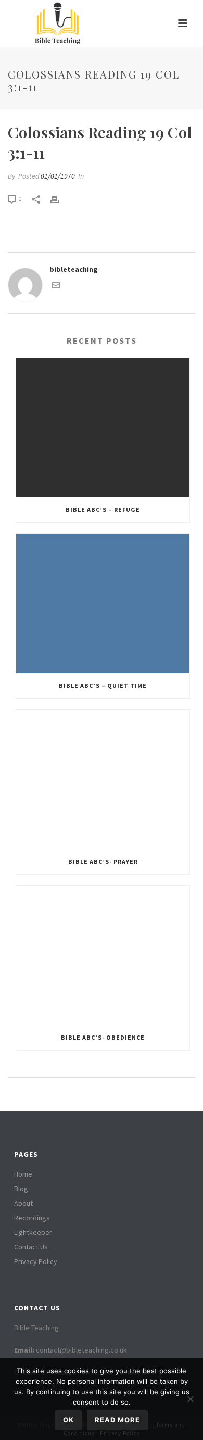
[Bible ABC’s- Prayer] (102, 779)
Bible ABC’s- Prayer (103, 861)
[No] (190, 1399)
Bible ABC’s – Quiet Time (103, 685)
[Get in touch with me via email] (56, 287)
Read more (117, 1420)
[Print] (59, 199)
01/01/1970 (58, 176)
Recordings (32, 1217)
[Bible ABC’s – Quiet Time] (102, 603)
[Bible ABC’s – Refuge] (102, 428)
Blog (21, 1188)
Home (23, 1174)
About (23, 1203)
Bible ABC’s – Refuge (103, 509)
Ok (68, 1420)
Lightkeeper (33, 1232)
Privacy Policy (35, 1261)
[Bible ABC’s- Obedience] (102, 955)
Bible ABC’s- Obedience (103, 1037)
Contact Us (31, 1247)
